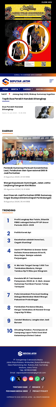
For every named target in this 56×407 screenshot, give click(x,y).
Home (5, 89)
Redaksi (36, 387)
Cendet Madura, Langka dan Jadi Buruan (31, 321)
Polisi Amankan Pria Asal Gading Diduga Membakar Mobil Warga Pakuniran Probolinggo (31, 297)
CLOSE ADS (47, 2)
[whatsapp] (37, 381)
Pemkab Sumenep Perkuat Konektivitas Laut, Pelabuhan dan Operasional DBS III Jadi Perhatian (26, 170)
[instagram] (25, 381)
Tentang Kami (20, 387)
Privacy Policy (40, 391)
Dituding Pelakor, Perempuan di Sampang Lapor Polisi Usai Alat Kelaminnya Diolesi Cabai (30, 332)
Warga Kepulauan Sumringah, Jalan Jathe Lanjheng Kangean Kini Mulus (27, 184)
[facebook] (13, 381)
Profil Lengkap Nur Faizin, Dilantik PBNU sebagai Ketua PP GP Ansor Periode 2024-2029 (31, 222)
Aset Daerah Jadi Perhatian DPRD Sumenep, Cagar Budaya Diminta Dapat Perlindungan (28, 196)
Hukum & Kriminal (45, 89)
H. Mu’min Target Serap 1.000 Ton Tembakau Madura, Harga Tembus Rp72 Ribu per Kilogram (31, 268)
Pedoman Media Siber (17, 391)
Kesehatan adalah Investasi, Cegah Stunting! (29, 241)
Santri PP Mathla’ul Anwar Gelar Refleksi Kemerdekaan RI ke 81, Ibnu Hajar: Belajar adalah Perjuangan (30, 254)
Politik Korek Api (22, 232)
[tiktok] (43, 381)
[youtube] (31, 381)
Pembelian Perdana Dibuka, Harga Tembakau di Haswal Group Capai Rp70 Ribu (32, 309)
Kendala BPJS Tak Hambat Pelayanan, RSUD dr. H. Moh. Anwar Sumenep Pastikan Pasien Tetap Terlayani (32, 282)
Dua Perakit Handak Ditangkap (12, 108)
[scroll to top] (52, 390)
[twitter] (19, 381)
